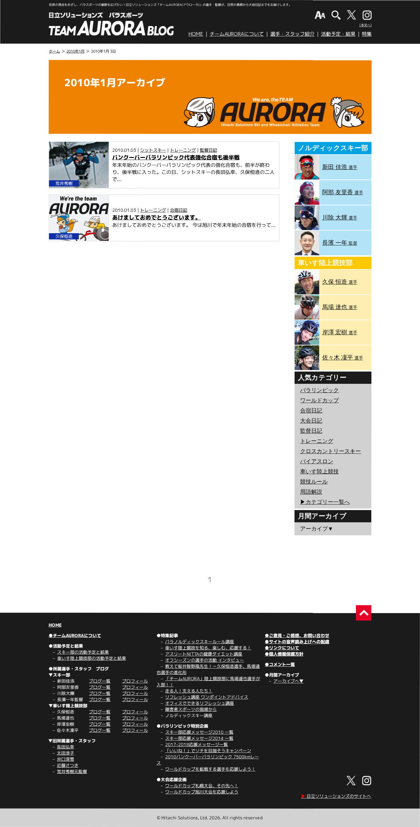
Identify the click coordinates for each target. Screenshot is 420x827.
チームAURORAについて (237, 33)
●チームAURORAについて (75, 635)
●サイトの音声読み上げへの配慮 (297, 641)
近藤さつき (67, 765)
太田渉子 (65, 753)
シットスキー (153, 150)
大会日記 (311, 421)
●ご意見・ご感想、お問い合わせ (297, 635)
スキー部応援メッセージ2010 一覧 (199, 732)
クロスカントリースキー (330, 451)
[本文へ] (365, 25)
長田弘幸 (65, 747)
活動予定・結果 (338, 33)
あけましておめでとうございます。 (156, 217)
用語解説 (311, 492)
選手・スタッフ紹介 (292, 33)
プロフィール (135, 681)
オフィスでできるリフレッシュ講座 (199, 703)
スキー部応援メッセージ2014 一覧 (199, 738)
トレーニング (183, 150)
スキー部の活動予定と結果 (83, 652)
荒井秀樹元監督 (72, 771)
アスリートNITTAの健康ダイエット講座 (203, 654)
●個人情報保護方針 (284, 654)
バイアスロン (316, 461)
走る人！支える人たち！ (188, 691)
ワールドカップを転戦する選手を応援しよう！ (210, 769)
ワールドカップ (319, 400)
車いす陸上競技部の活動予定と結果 (91, 658)
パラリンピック (319, 390)
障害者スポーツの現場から (191, 709)
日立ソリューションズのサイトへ (336, 796)
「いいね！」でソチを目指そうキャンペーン (208, 750)
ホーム (54, 51)
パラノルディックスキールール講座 (199, 641)
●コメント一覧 (280, 664)
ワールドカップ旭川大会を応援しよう (201, 792)
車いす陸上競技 (319, 471)
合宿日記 (178, 210)
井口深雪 (65, 759)
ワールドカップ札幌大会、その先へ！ (201, 786)
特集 (367, 33)
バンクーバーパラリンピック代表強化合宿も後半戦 (176, 157)
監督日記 (208, 150)
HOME (195, 33)
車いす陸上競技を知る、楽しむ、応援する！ (208, 648)
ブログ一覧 (99, 681)
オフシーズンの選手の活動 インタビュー (204, 660)
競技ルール (314, 482)
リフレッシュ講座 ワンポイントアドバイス (206, 697)
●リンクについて (282, 648)
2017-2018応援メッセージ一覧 (196, 744)
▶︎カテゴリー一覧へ (325, 502)
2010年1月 (75, 51)
